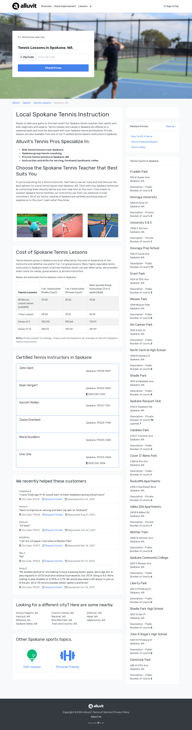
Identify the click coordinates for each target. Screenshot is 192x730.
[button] (91, 6)
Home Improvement (65, 6)
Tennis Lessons (42, 102)
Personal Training (67, 667)
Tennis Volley (138, 147)
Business (46, 6)
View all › (171, 126)
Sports (26, 102)
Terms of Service (102, 712)
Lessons (82, 6)
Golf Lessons (32, 667)
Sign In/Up (172, 6)
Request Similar (53, 499)
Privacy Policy (121, 712)
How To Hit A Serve (141, 136)
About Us (96, 716)
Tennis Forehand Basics (144, 141)
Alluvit (16, 102)
